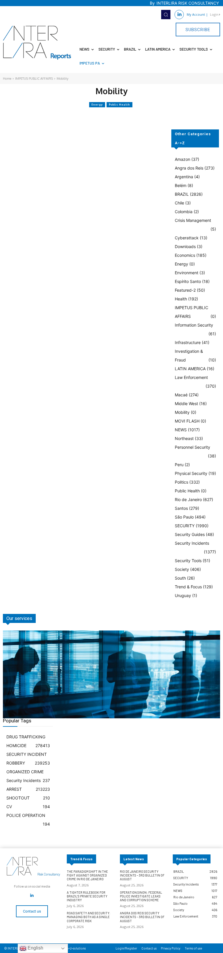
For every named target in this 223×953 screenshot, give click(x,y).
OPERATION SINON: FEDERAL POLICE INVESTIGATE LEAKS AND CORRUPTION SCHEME (141, 896)
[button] (165, 14)
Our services (19, 618)
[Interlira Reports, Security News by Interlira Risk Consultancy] (37, 43)
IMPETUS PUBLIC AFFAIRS (34, 78)
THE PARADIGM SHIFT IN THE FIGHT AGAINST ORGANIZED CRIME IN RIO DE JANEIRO (87, 875)
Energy (97, 104)
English (34, 947)
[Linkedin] (179, 14)
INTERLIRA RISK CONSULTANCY (188, 3)
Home (7, 78)
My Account (196, 14)
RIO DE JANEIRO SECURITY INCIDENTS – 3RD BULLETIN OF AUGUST (142, 875)
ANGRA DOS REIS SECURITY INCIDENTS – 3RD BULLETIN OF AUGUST (142, 916)
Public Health (119, 104)
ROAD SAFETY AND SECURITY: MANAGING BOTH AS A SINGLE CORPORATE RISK (88, 916)
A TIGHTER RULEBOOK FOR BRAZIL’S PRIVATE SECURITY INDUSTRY (87, 896)
